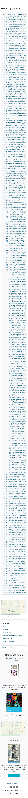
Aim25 (4, 626)
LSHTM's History (7, 632)
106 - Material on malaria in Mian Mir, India (16, 195)
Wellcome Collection (8, 641)
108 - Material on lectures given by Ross (16, 199)
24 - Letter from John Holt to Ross (17, 312)
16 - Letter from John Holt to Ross (17, 298)
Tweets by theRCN (7, 647)
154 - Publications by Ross (12, 542)
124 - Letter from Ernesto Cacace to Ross (16, 491)
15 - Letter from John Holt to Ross (17, 296)
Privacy (14, 783)
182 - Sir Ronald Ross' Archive (13, 589)
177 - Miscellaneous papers (12, 580)
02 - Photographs (10, 17)
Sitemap (9, 783)
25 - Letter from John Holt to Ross (17, 313)
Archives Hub (6, 629)
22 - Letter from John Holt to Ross (17, 308)
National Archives (7, 638)
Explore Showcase (14, 776)
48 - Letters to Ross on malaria (13, 96)
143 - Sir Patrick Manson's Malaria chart (16, 524)
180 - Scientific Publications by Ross (15, 585)
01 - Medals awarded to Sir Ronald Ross (16, 16)
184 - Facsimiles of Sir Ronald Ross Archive (16, 592)
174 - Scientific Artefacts (12, 575)
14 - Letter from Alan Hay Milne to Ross (17, 231)
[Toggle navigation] (24, 2)
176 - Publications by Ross (12, 578)
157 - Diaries (9, 548)
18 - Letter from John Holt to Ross (17, 301)
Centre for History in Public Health (12, 635)
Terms (19, 783)
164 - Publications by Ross (12, 560)
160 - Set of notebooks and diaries (14, 553)
